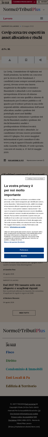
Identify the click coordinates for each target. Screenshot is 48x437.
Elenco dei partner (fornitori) (14, 242)
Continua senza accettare (35, 178)
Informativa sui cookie (17, 227)
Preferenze (24, 250)
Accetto (24, 256)
